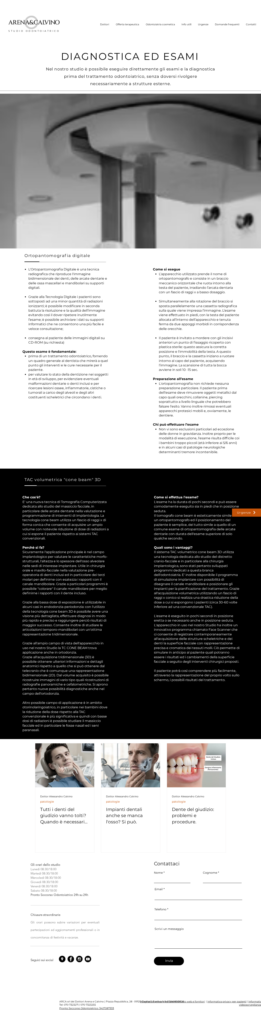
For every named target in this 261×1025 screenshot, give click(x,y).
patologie (47, 801)
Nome (158, 872)
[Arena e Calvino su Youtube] (88, 959)
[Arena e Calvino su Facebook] (70, 959)
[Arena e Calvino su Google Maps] (62, 959)
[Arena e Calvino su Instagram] (79, 959)
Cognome (210, 872)
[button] (105, 24)
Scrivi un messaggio (169, 928)
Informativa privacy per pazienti (226, 1001)
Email (159, 889)
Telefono (160, 909)
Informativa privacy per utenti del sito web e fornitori (172, 1001)
